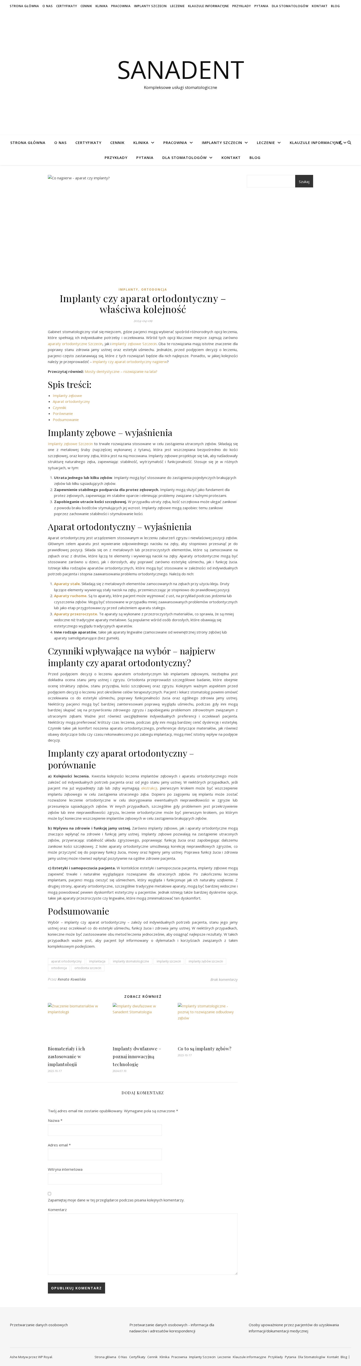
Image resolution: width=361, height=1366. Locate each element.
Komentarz (57, 1209)
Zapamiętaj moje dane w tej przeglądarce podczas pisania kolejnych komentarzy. (116, 1199)
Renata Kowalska (72, 979)
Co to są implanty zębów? (205, 1049)
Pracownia (121, 6)
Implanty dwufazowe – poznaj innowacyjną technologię (137, 1056)
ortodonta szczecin (87, 968)
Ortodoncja (154, 289)
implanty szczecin (169, 961)
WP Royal (45, 1357)
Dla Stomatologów (290, 6)
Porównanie (63, 413)
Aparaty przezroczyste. (76, 613)
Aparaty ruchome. (70, 595)
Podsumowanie (66, 419)
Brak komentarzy (224, 979)
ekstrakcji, (149, 788)
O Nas (47, 6)
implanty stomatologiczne (131, 961)
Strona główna (24, 6)
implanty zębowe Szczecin (134, 343)
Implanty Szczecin (150, 6)
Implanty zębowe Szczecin (70, 443)
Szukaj (304, 181)
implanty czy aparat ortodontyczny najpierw (130, 361)
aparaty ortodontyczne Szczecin (75, 343)
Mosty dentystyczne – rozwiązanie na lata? (121, 371)
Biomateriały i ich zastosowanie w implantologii (66, 1056)
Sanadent (180, 69)
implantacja (97, 961)
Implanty (128, 289)
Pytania (261, 6)
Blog (335, 6)
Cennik (86, 6)
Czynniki (59, 407)
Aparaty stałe (67, 583)
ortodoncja (59, 968)
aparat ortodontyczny (66, 961)
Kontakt (320, 6)
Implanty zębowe (67, 395)
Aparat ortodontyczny (71, 401)
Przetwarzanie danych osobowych (39, 1324)
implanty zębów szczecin (206, 961)
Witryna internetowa (65, 1169)
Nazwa (55, 1120)
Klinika (102, 6)
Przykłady (241, 6)
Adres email (59, 1144)
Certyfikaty (66, 6)
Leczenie (177, 6)
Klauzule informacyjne (208, 6)
